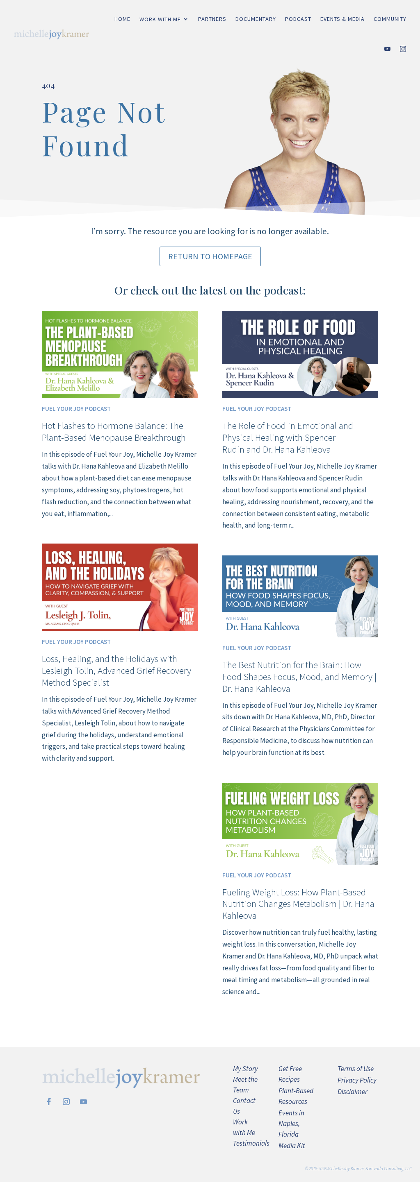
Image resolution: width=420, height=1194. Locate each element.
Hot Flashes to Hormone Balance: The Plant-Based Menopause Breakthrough (114, 431)
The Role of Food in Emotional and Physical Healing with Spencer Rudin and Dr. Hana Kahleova (287, 437)
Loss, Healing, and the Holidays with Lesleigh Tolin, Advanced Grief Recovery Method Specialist (116, 670)
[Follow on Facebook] (49, 1102)
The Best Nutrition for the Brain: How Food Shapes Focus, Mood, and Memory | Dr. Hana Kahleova (299, 676)
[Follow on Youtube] (83, 1102)
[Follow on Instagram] (66, 1102)
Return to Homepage (210, 256)
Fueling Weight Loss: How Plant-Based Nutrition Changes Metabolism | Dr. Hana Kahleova (298, 904)
